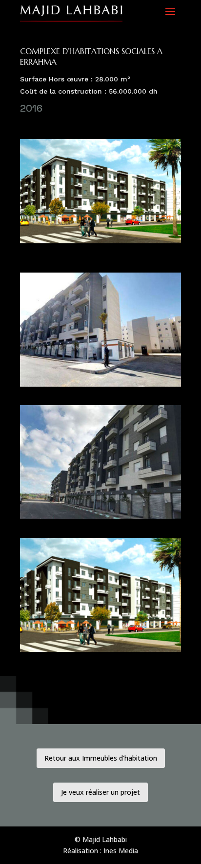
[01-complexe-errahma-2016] (100, 243)
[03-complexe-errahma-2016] (100, 519)
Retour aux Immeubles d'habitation (100, 758)
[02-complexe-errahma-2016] (100, 386)
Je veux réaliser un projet (100, 792)
